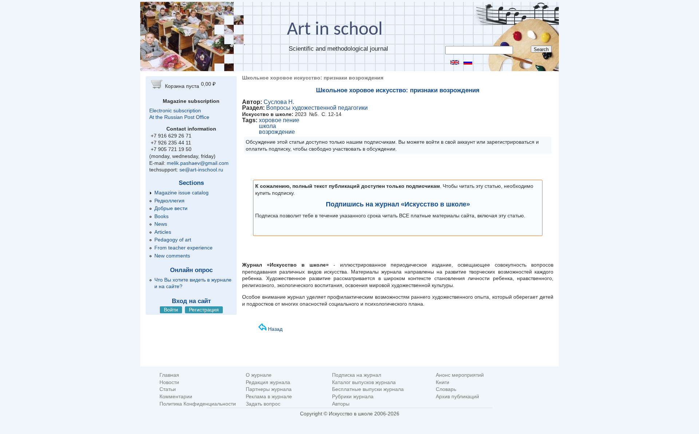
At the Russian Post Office (179, 117)
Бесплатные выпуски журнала (368, 389)
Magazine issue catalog (181, 192)
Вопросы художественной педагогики (317, 108)
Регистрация (204, 310)
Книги (442, 382)
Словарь (446, 389)
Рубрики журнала (353, 396)
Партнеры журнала (269, 389)
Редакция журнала (268, 382)
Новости (169, 382)
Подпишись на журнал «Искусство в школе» (398, 204)
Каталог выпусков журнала (364, 382)
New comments (172, 256)
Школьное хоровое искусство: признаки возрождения (397, 90)
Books (161, 216)
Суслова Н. (279, 102)
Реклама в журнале (269, 396)
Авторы (341, 404)
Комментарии (175, 396)
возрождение (277, 132)
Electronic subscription (175, 110)
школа (267, 126)
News (160, 224)
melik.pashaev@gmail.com (198, 163)
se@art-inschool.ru (201, 170)
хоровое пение (279, 120)
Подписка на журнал (356, 375)
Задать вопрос (263, 404)
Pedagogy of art (172, 240)
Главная (169, 375)
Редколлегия (169, 201)
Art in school (335, 29)
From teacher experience (183, 248)
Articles (162, 232)
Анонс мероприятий (460, 375)
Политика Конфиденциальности (197, 404)
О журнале (259, 375)
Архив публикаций (457, 396)
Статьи (167, 389)
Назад (275, 329)
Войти (171, 310)
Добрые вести (170, 208)
